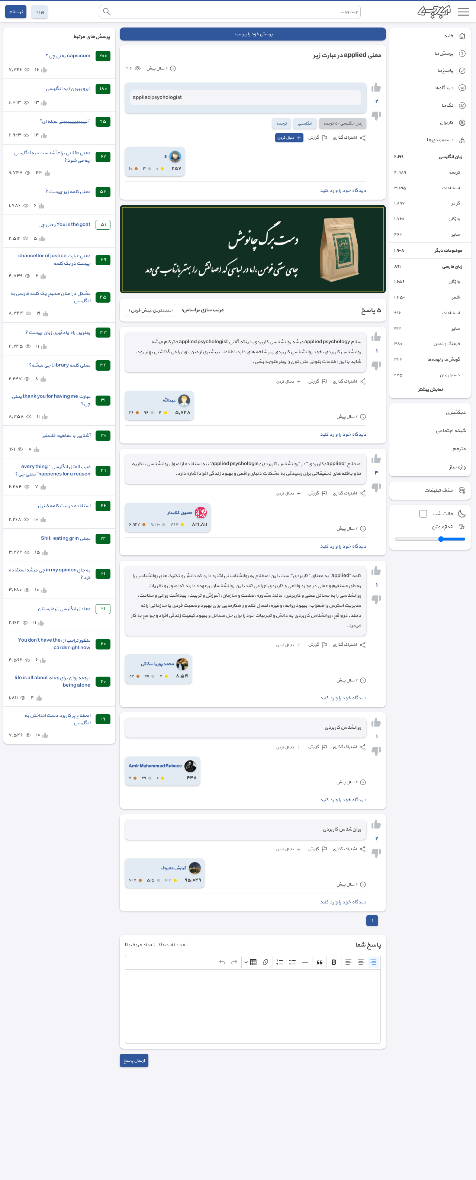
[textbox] (253, 1006)
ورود (39, 11)
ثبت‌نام (16, 11)
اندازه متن (442, 527)
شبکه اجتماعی (450, 431)
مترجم (459, 449)
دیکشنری (456, 412)
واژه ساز (457, 467)
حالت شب (442, 514)
